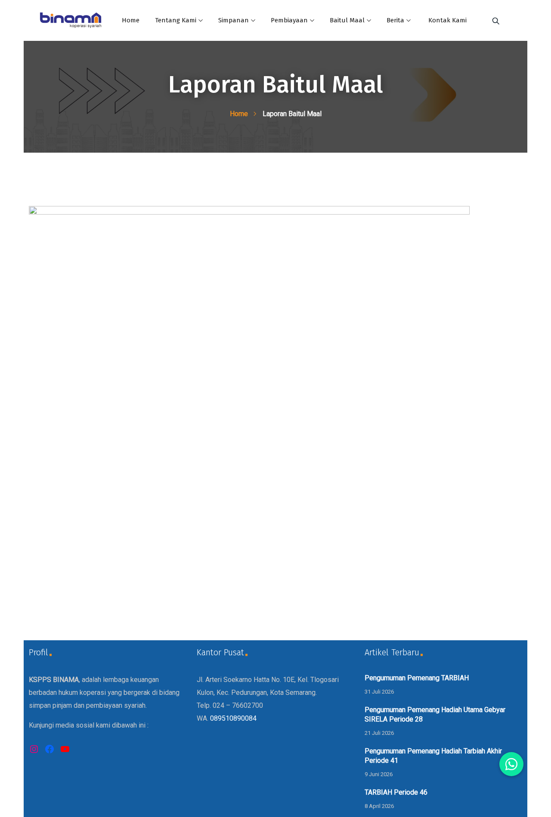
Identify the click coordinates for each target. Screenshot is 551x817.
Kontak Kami (447, 20)
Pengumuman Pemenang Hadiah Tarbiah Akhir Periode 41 (433, 756)
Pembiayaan (289, 20)
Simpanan (233, 20)
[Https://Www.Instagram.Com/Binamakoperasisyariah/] (34, 749)
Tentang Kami (175, 20)
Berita (395, 20)
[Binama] (71, 21)
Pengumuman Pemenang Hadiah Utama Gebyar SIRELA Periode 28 (435, 714)
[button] (511, 764)
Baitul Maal (347, 20)
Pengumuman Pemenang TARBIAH (417, 678)
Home (130, 20)
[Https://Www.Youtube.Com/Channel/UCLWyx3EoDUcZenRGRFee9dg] (65, 749)
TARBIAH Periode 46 (396, 792)
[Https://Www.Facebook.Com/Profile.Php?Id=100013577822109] (49, 749)
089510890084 (233, 718)
